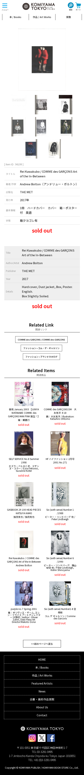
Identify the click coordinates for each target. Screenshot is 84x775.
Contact (42, 715)
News (42, 691)
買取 (68, 17)
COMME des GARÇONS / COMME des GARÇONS (41, 339)
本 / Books (15, 17)
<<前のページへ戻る (42, 643)
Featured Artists (42, 683)
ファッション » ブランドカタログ (41, 356)
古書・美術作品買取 (42, 699)
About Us (42, 707)
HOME (42, 659)
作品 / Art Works (42, 17)
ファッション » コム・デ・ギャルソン (41, 348)
